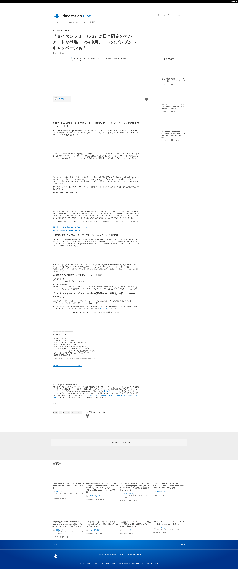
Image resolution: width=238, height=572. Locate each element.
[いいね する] (172, 85)
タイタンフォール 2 (76, 412)
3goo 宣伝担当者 (95, 530)
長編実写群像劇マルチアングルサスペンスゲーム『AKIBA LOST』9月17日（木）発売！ (68, 485)
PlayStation (76, 16)
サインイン (166, 15)
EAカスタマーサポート (111, 391)
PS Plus (83, 22)
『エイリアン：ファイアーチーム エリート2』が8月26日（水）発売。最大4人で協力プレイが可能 (102, 524)
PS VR (70, 22)
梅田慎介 (59, 491)
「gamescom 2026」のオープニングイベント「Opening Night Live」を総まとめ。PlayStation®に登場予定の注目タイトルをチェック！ (135, 486)
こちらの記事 (103, 309)
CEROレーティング (137, 564)
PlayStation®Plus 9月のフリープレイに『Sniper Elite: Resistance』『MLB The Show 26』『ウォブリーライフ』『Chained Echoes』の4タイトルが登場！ (102, 487)
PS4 (65, 22)
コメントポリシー (152, 564)
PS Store (76, 22)
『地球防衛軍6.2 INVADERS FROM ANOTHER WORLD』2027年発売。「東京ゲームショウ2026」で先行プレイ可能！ (173, 134)
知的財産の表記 (123, 564)
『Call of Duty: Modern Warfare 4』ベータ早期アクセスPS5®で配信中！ (168, 523)
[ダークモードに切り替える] (158, 15)
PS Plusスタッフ (95, 496)
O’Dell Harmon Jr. (129, 494)
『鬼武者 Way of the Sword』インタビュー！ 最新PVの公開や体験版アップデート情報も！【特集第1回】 (173, 106)
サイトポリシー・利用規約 (89, 564)
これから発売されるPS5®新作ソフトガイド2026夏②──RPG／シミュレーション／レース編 (173, 80)
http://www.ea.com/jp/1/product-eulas (98, 395)
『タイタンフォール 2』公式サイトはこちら (67, 366)
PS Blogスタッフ (64, 99)
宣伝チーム (59, 530)
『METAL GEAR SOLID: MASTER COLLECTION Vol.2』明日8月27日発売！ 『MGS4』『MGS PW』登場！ (168, 485)
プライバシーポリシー (107, 564)
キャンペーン (66, 412)
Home (56, 22)
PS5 (61, 22)
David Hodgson (162, 528)
